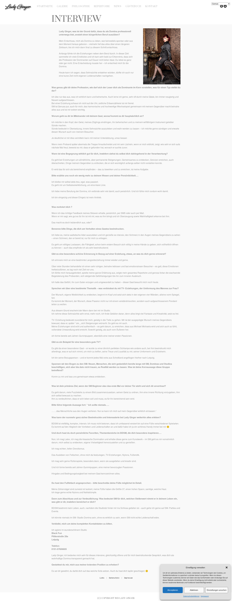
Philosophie (81, 6)
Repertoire (102, 6)
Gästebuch (133, 6)
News (117, 6)
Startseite (45, 6)
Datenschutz (114, 578)
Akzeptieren (172, 590)
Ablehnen (194, 590)
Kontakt (151, 6)
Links (102, 578)
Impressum (205, 596)
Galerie (62, 6)
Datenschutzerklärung (191, 596)
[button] (226, 567)
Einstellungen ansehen (216, 590)
